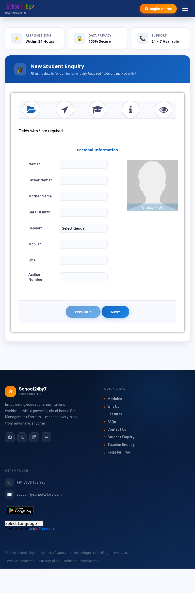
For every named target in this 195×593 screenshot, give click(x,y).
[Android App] (46, 437)
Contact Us (116, 429)
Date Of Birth (39, 212)
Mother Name (40, 196)
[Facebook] (10, 437)
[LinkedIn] (34, 437)
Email (33, 260)
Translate (46, 528)
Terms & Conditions (19, 561)
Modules (114, 399)
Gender (35, 228)
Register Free (161, 9)
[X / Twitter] (22, 437)
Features (115, 414)
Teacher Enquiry (121, 445)
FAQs (111, 422)
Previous (83, 311)
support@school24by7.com (39, 494)
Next (115, 311)
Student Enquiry (120, 437)
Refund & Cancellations (81, 561)
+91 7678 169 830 (31, 482)
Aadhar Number (35, 277)
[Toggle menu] (185, 9)
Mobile (34, 244)
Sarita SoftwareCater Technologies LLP (70, 553)
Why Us (113, 406)
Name (34, 164)
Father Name (40, 180)
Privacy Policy (49, 561)
